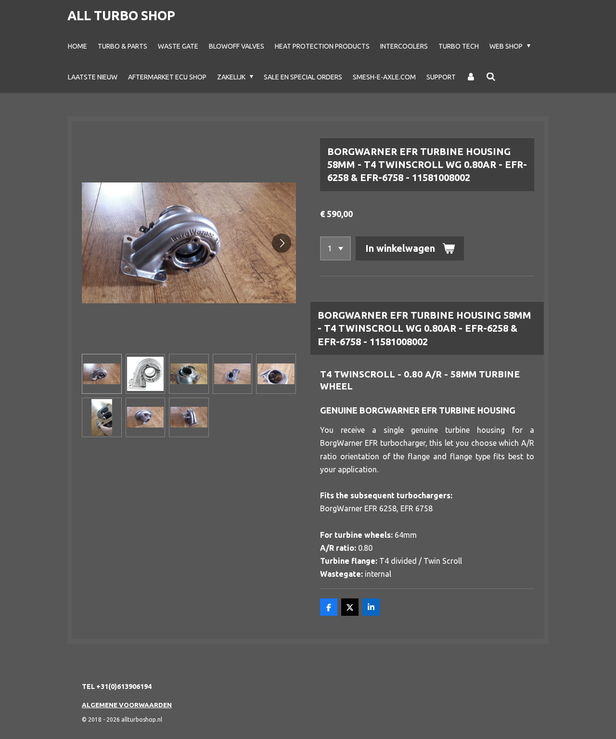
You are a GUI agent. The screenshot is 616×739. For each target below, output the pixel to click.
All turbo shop (121, 15)
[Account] (471, 77)
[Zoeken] (491, 77)
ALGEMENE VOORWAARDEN (127, 705)
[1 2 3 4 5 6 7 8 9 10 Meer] (335, 248)
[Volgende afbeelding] (281, 243)
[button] (102, 374)
